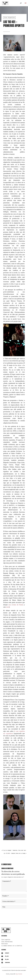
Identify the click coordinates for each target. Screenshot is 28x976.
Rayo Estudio (19, 974)
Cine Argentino (9, 17)
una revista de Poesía (15, 605)
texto (7, 607)
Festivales (4, 943)
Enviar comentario (18, 912)
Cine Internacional (7, 941)
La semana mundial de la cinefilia (11, 945)
